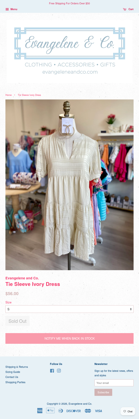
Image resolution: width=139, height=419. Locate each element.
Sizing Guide (12, 372)
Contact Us (11, 377)
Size (8, 302)
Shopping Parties (15, 382)
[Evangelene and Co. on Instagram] (59, 371)
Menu (13, 9)
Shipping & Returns (16, 367)
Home (8, 95)
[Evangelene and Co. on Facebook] (52, 371)
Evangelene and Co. (80, 403)
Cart (131, 9)
